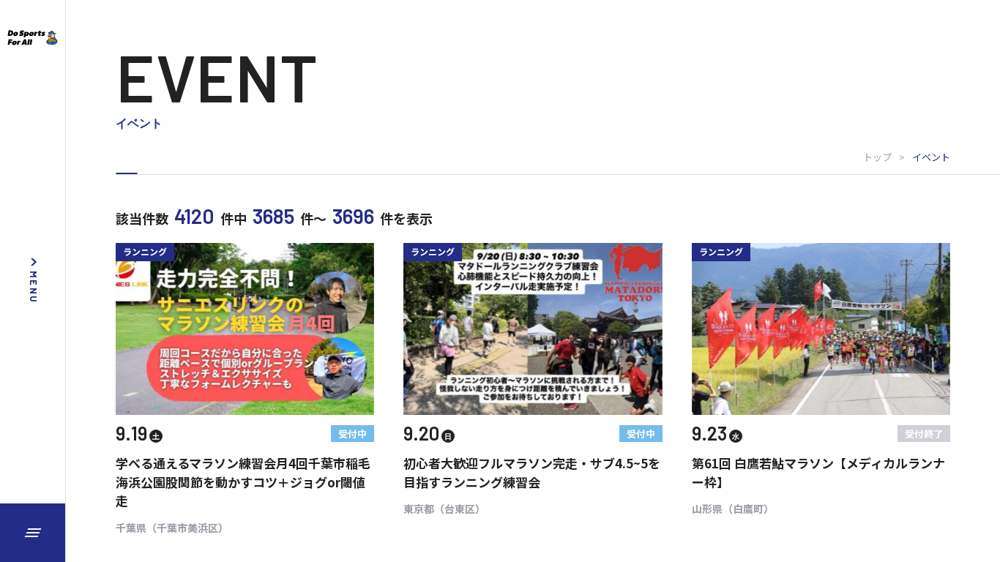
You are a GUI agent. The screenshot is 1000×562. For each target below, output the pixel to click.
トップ (877, 157)
